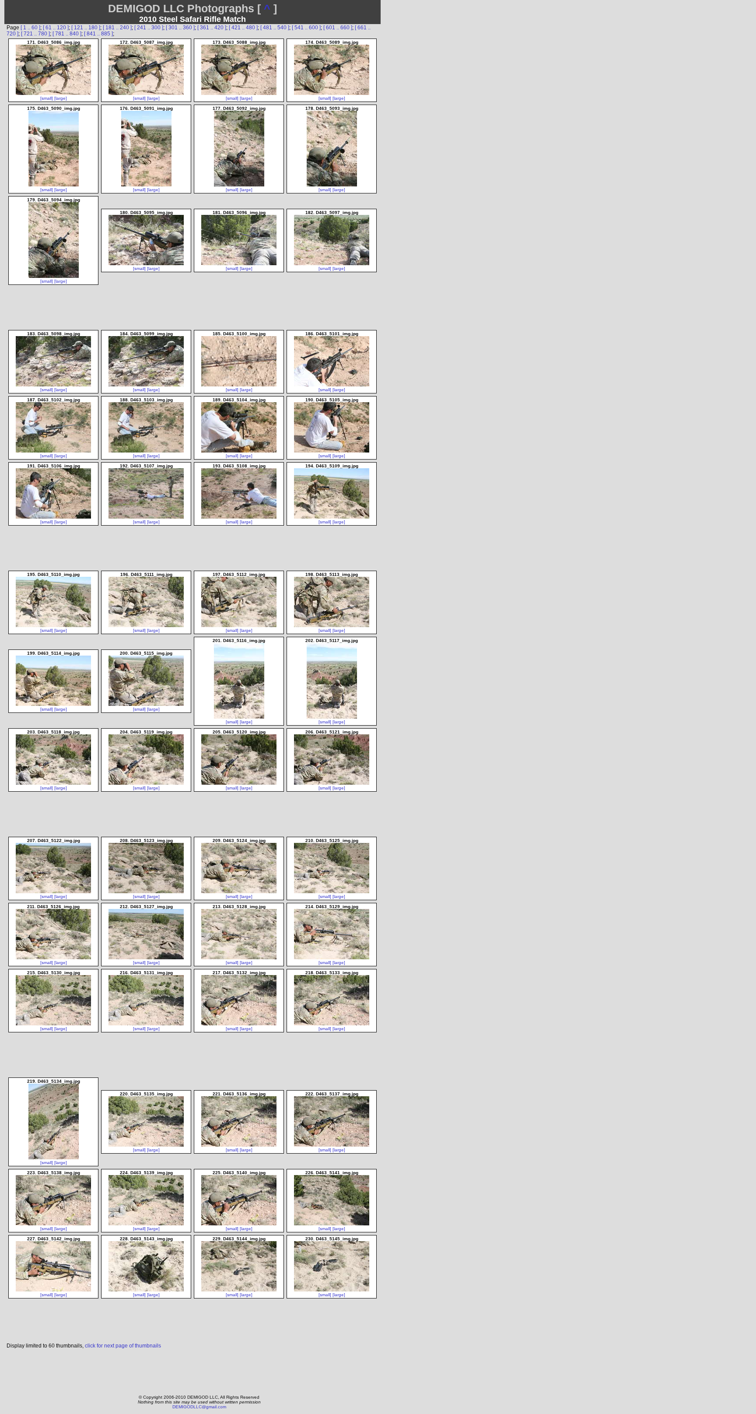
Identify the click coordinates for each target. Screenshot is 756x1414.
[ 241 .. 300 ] (148, 28)
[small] (46, 98)
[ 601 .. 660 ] (337, 28)
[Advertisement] (193, 1369)
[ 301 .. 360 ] (180, 28)
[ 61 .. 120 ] (56, 28)
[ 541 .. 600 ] (306, 28)
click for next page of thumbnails (123, 1346)
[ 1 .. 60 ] (30, 28)
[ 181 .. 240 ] (117, 28)
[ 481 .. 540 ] (274, 28)
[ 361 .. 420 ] (211, 28)
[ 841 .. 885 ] (98, 34)
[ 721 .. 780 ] (35, 34)
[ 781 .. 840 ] (66, 34)
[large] (60, 98)
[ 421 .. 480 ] (243, 28)
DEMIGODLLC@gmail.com (199, 1406)
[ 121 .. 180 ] (85, 28)
